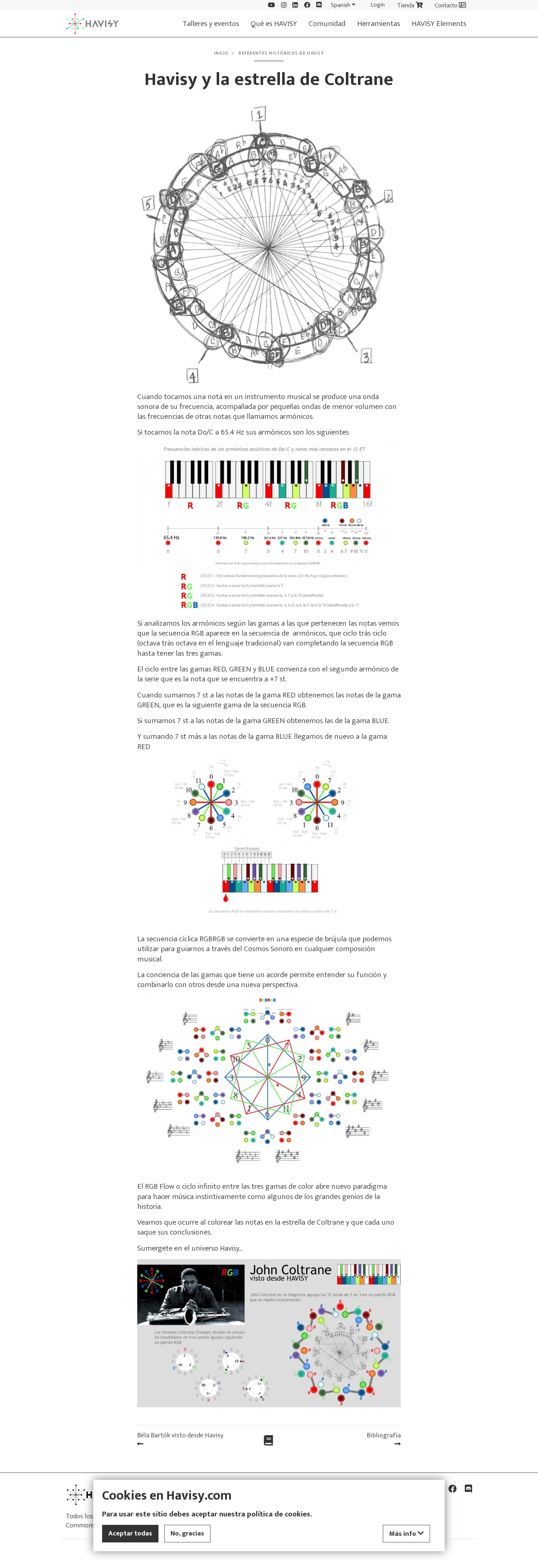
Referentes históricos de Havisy (281, 53)
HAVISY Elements (439, 23)
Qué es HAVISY (274, 23)
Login (378, 5)
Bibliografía (384, 1435)
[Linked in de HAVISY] (295, 5)
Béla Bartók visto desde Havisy (180, 1435)
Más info (403, 1533)
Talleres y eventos (211, 23)
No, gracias (187, 1533)
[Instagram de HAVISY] (284, 5)
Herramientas (378, 23)
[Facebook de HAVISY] (307, 5)
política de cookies (278, 1513)
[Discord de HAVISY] (319, 5)
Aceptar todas (130, 1533)
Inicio (221, 53)
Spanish (340, 5)
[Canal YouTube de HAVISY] (271, 5)
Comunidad (327, 23)
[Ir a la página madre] (268, 1441)
